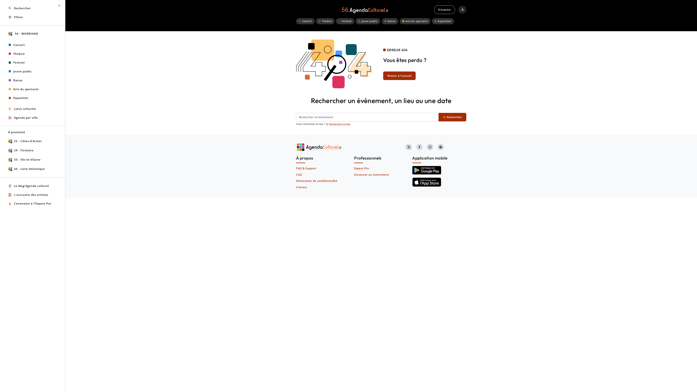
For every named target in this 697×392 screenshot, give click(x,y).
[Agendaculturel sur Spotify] (440, 147)
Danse (392, 21)
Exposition (444, 21)
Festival (346, 21)
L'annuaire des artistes (28, 195)
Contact (301, 187)
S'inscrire (444, 9)
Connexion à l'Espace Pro (29, 204)
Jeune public (370, 21)
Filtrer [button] (15, 17)
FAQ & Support (306, 168)
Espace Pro (361, 168)
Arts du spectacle (416, 21)
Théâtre (327, 21)
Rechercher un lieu (338, 124)
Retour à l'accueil (399, 75)
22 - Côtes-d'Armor (28, 141)
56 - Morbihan (26, 33)
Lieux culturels (22, 109)
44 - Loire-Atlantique (29, 169)
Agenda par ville (23, 118)
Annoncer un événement (371, 174)
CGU (299, 174)
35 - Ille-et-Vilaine (27, 159)
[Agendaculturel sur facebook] (419, 147)
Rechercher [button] (19, 8)
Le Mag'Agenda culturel (28, 186)
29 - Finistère (24, 150)
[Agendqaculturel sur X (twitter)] (408, 147)
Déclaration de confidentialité (316, 181)
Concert (307, 21)
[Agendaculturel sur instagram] (430, 147)
